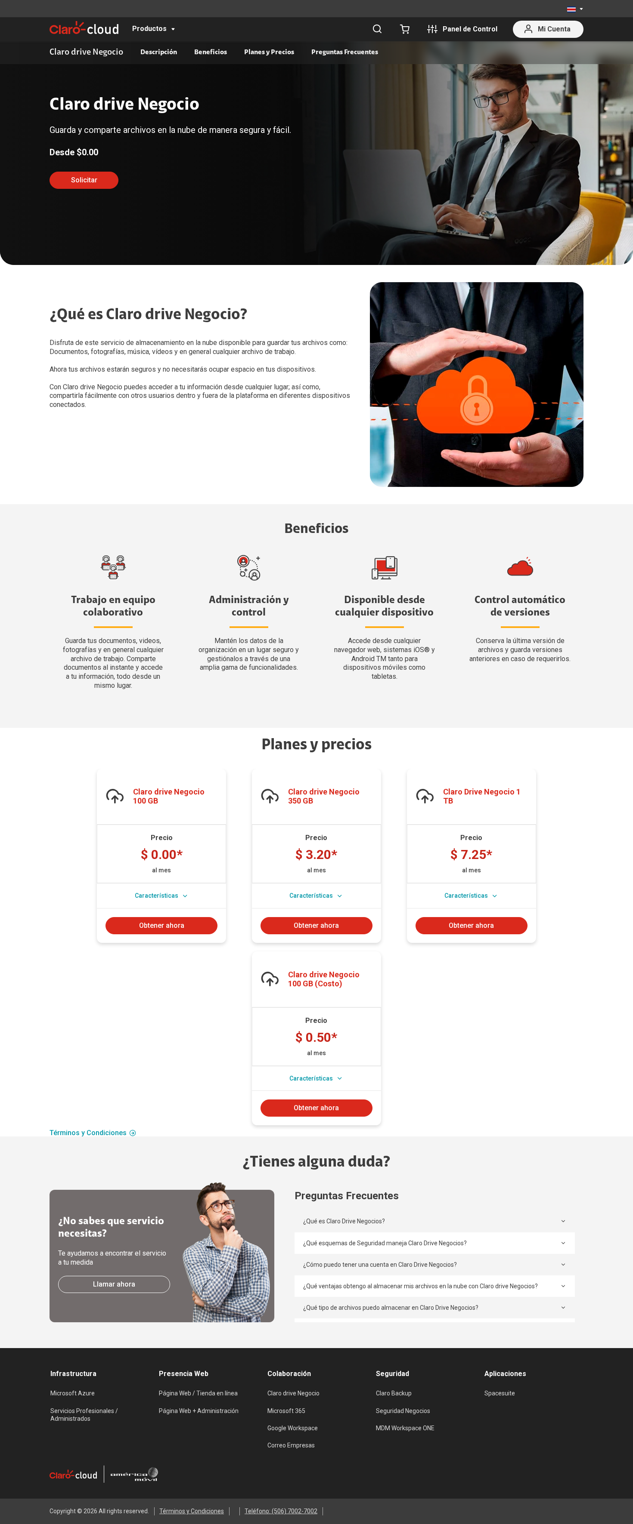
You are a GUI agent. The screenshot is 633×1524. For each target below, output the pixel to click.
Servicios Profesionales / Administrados (84, 1414)
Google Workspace (292, 1428)
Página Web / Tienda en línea (198, 1393)
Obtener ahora (161, 925)
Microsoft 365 (286, 1410)
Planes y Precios (269, 52)
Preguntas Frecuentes (344, 52)
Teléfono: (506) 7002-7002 (281, 1511)
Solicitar (84, 180)
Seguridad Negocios (403, 1410)
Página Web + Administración (199, 1410)
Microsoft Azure (72, 1393)
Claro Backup (394, 1393)
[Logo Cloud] (84, 27)
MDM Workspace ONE (405, 1428)
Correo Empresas (291, 1445)
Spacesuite (499, 1393)
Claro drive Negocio (293, 1393)
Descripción (158, 52)
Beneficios (210, 52)
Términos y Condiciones (88, 1133)
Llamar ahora (114, 1284)
